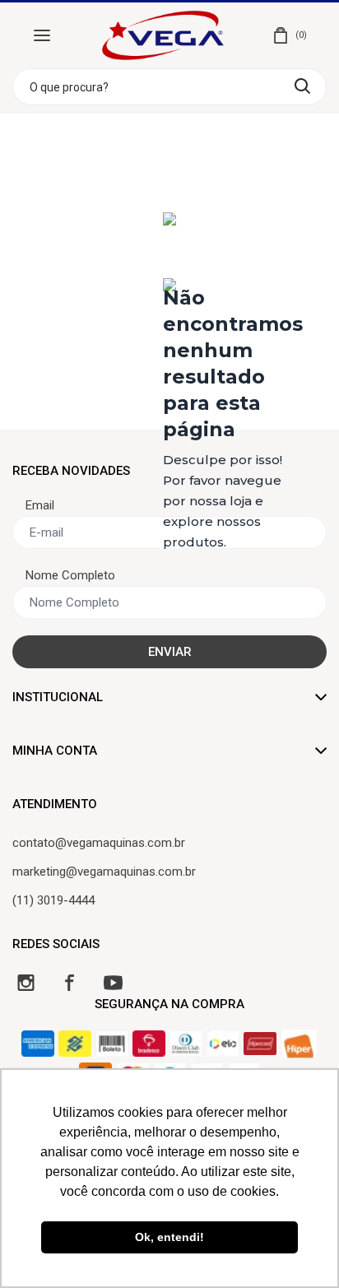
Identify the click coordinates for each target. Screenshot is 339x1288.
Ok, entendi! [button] (169, 1237)
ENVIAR (170, 651)
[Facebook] (69, 982)
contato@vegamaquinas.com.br (98, 842)
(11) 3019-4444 (53, 900)
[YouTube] (113, 982)
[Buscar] (302, 86)
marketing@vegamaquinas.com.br (104, 871)
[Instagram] (25, 982)
